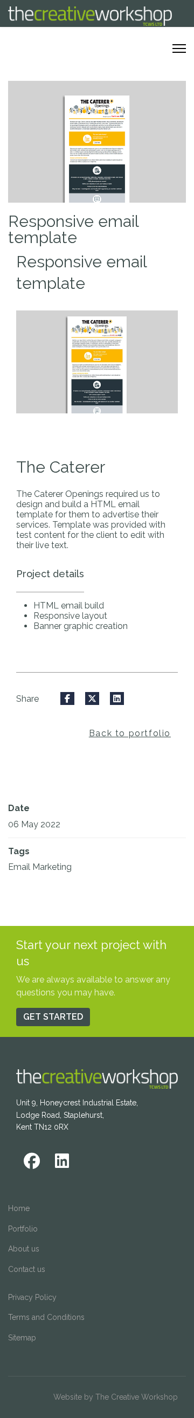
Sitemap (22, 1337)
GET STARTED (53, 1017)
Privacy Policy (32, 1297)
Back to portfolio (130, 733)
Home (19, 1208)
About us (23, 1248)
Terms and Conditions (46, 1317)
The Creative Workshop (136, 1397)
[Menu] (179, 48)
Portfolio (23, 1229)
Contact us (26, 1269)
